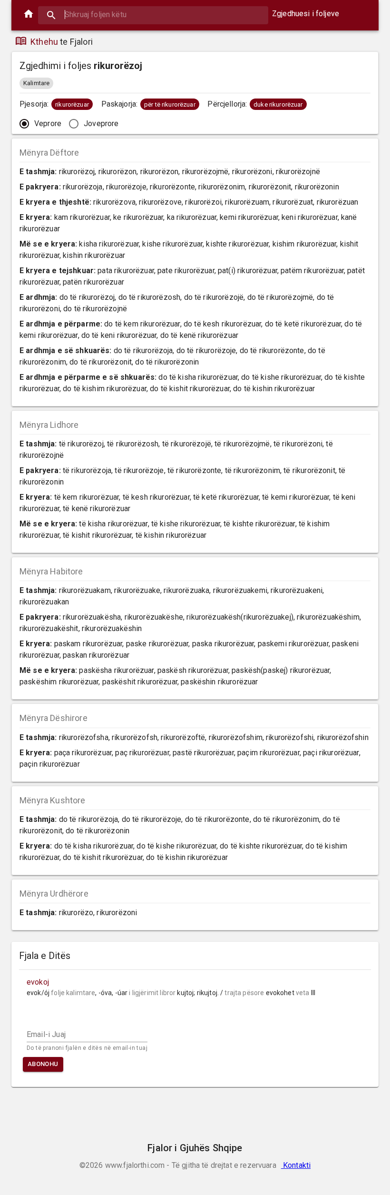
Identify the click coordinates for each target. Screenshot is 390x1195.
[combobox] (153, 14)
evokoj (38, 982)
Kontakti (296, 1165)
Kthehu (44, 42)
